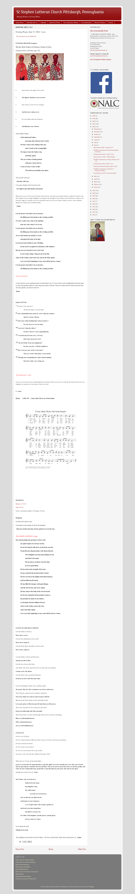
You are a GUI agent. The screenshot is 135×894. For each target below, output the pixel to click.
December (97, 129)
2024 (93, 121)
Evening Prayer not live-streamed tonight (105, 173)
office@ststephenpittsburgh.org (98, 50)
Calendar (43, 22)
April (95, 179)
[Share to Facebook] (29, 842)
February (96, 184)
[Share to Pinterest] (31, 842)
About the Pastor (54, 22)
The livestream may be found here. (26, 36)
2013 (93, 212)
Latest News (20, 22)
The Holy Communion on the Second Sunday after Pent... (106, 151)
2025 (93, 118)
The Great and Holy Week (99, 31)
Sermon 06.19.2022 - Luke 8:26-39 (103, 147)
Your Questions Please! (70, 22)
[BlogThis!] (25, 842)
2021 (93, 190)
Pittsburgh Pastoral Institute (23, 876)
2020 (93, 193)
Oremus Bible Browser (22, 869)
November (97, 132)
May (95, 176)
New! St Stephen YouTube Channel (100, 59)
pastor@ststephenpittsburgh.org (99, 56)
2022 (93, 127)
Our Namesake (86, 22)
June (95, 145)
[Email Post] (19, 841)
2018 (93, 198)
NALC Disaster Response (22, 864)
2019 (93, 196)
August (96, 140)
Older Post (82, 849)
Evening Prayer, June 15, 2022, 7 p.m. (104, 154)
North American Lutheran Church (25, 860)
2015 (93, 207)
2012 (93, 215)
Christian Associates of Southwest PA (26, 879)
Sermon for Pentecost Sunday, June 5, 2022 (105, 166)
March (96, 182)
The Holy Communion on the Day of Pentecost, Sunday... (104, 169)
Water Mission (20, 874)
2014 (93, 209)
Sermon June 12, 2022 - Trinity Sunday (104, 157)
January (96, 187)
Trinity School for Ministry (23, 867)
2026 (93, 116)
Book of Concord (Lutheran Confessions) (27, 871)
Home (51, 849)
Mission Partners (99, 22)
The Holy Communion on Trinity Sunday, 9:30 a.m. (106, 160)
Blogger (92, 886)
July (95, 142)
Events (111, 22)
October (96, 134)
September (97, 137)
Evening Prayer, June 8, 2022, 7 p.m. (103, 164)
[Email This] (23, 842)
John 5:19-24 (19, 507)
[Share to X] (27, 842)
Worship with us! (32, 22)
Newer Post (20, 849)
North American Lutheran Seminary (25, 862)
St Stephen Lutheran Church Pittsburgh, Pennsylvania (60, 12)
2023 (93, 124)
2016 (93, 204)
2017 (93, 201)
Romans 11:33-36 (21, 504)
